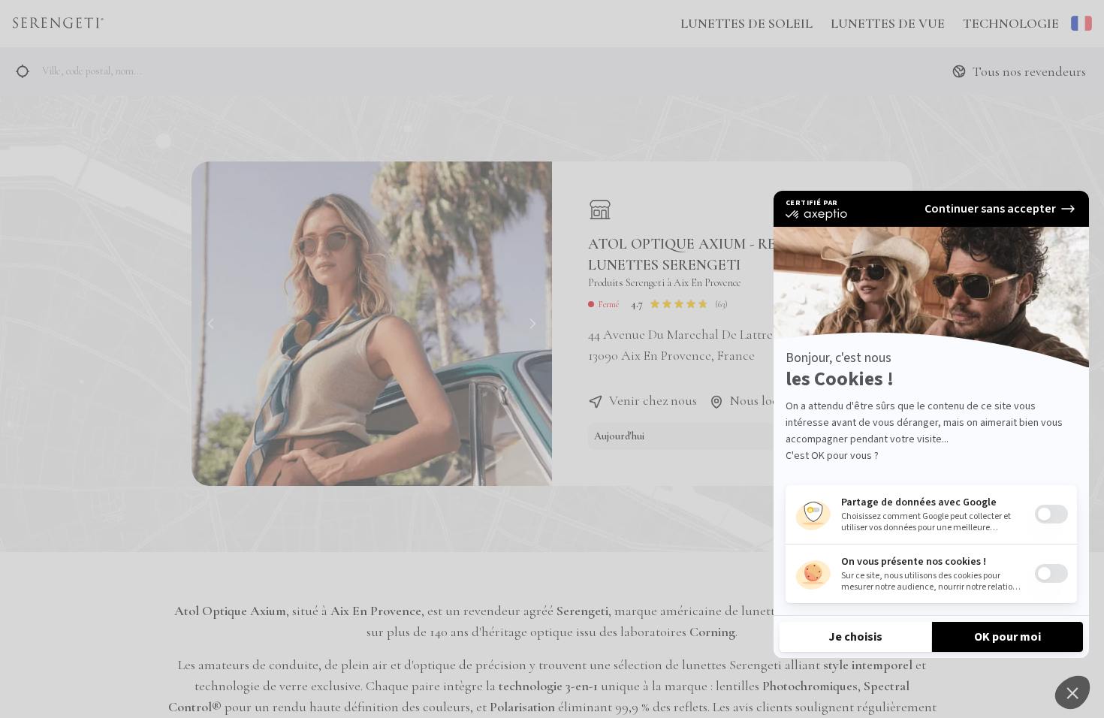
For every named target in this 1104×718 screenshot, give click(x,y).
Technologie (1011, 23)
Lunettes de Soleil (746, 23)
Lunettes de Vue (888, 23)
